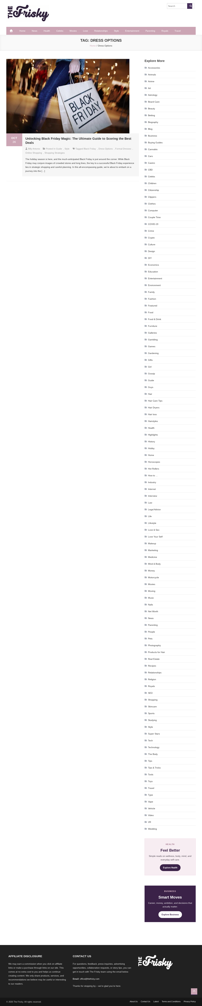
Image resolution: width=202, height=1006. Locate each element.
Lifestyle (152, 523)
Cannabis (152, 149)
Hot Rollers (153, 468)
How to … (153, 475)
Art (149, 88)
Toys (150, 781)
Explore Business (170, 914)
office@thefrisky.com (89, 979)
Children (152, 183)
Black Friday (90, 148)
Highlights (153, 434)
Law (150, 502)
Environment (154, 285)
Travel (178, 31)
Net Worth (153, 611)
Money (151, 570)
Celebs (59, 31)
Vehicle (151, 808)
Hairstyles (153, 421)
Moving (151, 591)
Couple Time (154, 217)
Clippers (152, 197)
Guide (59, 148)
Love (85, 31)
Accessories (154, 68)
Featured (152, 305)
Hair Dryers (153, 407)
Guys (150, 387)
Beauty (151, 108)
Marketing (153, 550)
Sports (151, 713)
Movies (73, 31)
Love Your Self (155, 536)
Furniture (152, 326)
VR (149, 822)
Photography (154, 645)
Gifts (150, 360)
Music (151, 598)
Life (150, 516)
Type (150, 795)
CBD (150, 169)
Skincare (152, 706)
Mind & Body (154, 564)
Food (150, 312)
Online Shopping (33, 153)
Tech (150, 740)
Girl (150, 367)
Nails (150, 604)
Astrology (152, 95)
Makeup (152, 543)
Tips (150, 761)
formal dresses (123, 148)
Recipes (152, 666)
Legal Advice (154, 509)
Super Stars (154, 733)
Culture (151, 244)
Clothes (152, 203)
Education (153, 271)
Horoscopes (154, 462)
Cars (150, 156)
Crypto (151, 237)
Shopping (152, 699)
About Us (134, 1001)
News (34, 31)
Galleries (152, 333)
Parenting (150, 31)
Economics (153, 265)
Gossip (151, 373)
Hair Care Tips (155, 400)
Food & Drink (154, 319)
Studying (152, 720)
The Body (153, 754)
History (151, 441)
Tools (150, 774)
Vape (150, 801)
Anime (151, 81)
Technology (153, 747)
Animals (152, 74)
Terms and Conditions (171, 1001)
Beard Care (154, 102)
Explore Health (170, 867)
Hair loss (152, 414)
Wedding (152, 829)
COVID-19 (153, 224)
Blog (150, 129)
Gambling (153, 339)
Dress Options (105, 148)
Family (151, 292)
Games (151, 346)
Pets (150, 638)
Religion (152, 679)
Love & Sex (153, 530)
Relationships (101, 31)
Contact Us (145, 1001)
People (151, 632)
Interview (152, 496)
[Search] (189, 6)
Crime (151, 231)
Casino (151, 163)
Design (151, 251)
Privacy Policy (190, 1001)
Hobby (151, 448)
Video (151, 815)
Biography (153, 122)
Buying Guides (155, 142)
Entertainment (132, 31)
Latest (156, 1001)
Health (47, 31)
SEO (150, 693)
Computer (153, 210)
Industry (152, 482)
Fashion (152, 299)
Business (152, 135)
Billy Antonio (34, 148)
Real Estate (154, 659)
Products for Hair (156, 652)
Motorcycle (153, 577)
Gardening (153, 353)
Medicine (152, 557)
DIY (150, 258)
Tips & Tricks (154, 767)
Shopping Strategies (55, 153)
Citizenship (153, 190)
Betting (151, 115)
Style (116, 31)
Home (22, 31)
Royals (164, 31)
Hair (150, 394)
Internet (152, 489)
